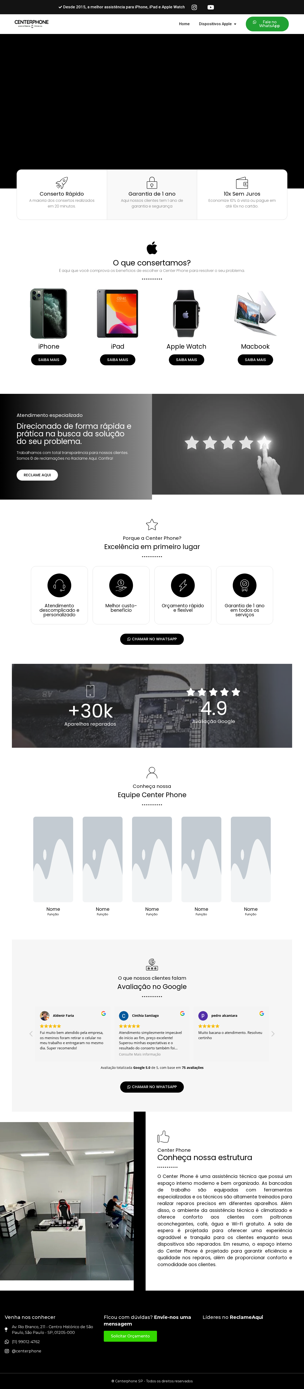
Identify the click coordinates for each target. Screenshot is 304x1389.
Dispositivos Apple (215, 24)
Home (184, 24)
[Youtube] (210, 7)
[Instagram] (194, 7)
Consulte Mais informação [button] (140, 1054)
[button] (272, 1035)
